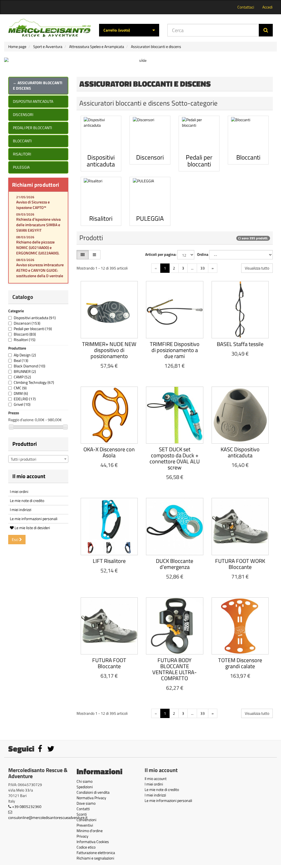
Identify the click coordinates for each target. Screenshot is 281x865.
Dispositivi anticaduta (33, 101)
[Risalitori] (101, 195)
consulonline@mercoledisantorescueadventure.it (48, 817)
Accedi (267, 7)
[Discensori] (150, 134)
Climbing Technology (34, 382)
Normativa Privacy (91, 798)
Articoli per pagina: (160, 254)
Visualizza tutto (257, 268)
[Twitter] (51, 750)
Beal (21, 360)
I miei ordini (19, 491)
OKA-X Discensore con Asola (109, 452)
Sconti (82, 814)
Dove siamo (86, 803)
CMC (20, 388)
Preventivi (85, 825)
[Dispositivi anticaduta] (101, 134)
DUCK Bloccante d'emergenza (174, 564)
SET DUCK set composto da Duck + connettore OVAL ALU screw (175, 458)
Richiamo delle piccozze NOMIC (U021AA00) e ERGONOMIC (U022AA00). (37, 247)
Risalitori (22, 154)
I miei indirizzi (20, 509)
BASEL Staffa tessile (240, 344)
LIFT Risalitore (109, 561)
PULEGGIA (21, 167)
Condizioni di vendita (93, 792)
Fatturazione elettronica (96, 852)
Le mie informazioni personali (33, 518)
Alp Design (25, 355)
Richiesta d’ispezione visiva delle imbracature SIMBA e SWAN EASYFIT (38, 224)
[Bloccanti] (248, 134)
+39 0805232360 (26, 806)
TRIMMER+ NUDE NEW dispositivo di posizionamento (109, 350)
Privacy (82, 836)
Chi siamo (84, 781)
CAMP (22, 377)
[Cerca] (266, 30)
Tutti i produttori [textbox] (23, 459)
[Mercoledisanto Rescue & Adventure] (49, 28)
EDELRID (25, 399)
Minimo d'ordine (90, 830)
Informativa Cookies (93, 841)
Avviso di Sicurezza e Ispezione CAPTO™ (33, 204)
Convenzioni (86, 820)
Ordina (202, 254)
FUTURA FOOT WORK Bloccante (240, 564)
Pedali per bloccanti (32, 128)
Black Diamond (29, 366)
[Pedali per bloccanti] (199, 134)
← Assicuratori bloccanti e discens (37, 85)
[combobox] (38, 459)
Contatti (83, 809)
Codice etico (86, 847)
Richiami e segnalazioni (95, 858)
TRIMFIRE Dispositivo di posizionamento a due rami (174, 350)
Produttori (24, 443)
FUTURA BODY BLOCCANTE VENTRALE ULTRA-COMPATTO (174, 669)
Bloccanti (22, 141)
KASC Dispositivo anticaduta (240, 452)
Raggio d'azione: (21, 419)
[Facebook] (40, 750)
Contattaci (245, 7)
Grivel (22, 404)
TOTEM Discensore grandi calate (240, 663)
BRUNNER (25, 371)
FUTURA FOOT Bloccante (109, 663)
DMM (21, 393)
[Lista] (94, 254)
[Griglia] (83, 254)
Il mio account (28, 476)
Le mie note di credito (27, 500)
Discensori (23, 114)
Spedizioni (85, 787)
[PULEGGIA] (150, 195)
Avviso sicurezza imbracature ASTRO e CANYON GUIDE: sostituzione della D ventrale (40, 270)
